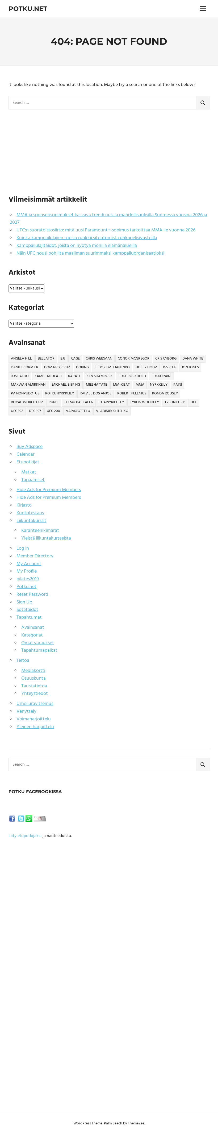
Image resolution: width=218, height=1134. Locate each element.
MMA (140, 385)
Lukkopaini (161, 376)
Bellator (46, 359)
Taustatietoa (34, 686)
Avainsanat (32, 627)
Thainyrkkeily (111, 402)
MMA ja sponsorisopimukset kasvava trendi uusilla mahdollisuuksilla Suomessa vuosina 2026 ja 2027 (108, 219)
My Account (28, 564)
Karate (74, 376)
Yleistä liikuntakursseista (46, 538)
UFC (194, 402)
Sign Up (24, 602)
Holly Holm (146, 367)
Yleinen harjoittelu (35, 727)
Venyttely (26, 711)
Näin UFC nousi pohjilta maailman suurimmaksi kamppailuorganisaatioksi (90, 253)
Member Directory (34, 556)
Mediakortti (33, 671)
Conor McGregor (133, 359)
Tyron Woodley (144, 402)
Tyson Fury (175, 402)
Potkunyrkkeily (59, 393)
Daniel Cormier (24, 367)
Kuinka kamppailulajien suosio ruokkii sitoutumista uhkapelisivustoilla (86, 238)
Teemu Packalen (78, 402)
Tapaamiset (33, 480)
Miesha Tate (96, 385)
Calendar (25, 454)
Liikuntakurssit (31, 521)
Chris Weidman (99, 359)
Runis (53, 402)
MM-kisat (121, 385)
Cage (75, 359)
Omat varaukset (37, 643)
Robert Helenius (131, 393)
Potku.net (28, 9)
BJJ (62, 359)
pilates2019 (27, 579)
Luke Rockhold (132, 376)
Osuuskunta (33, 678)
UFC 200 (53, 411)
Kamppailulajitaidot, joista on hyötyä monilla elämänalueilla (76, 246)
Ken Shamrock (100, 376)
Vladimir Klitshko (112, 411)
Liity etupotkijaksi (25, 836)
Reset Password (32, 594)
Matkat (28, 472)
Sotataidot (27, 610)
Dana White (192, 359)
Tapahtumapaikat (39, 650)
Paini (177, 385)
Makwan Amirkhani (28, 385)
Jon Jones (190, 367)
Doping (82, 367)
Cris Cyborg (166, 359)
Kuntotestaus (30, 513)
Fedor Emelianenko (112, 367)
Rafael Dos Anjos (95, 393)
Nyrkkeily (158, 385)
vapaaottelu (78, 411)
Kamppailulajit (48, 376)
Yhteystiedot (34, 693)
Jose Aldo (20, 376)
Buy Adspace (29, 447)
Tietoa (22, 660)
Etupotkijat (27, 462)
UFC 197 (35, 411)
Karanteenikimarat (40, 531)
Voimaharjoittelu (33, 719)
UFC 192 (17, 411)
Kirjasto (24, 505)
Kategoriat (32, 635)
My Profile (26, 571)
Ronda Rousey (165, 393)
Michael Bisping (66, 385)
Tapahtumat (29, 617)
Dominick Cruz (57, 367)
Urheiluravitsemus (34, 704)
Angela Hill (21, 359)
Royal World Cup (27, 402)
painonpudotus (25, 393)
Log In (22, 548)
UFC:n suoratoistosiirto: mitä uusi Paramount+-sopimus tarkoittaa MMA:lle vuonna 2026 (105, 230)
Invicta (169, 367)
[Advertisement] (109, 151)
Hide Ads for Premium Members (48, 490)
